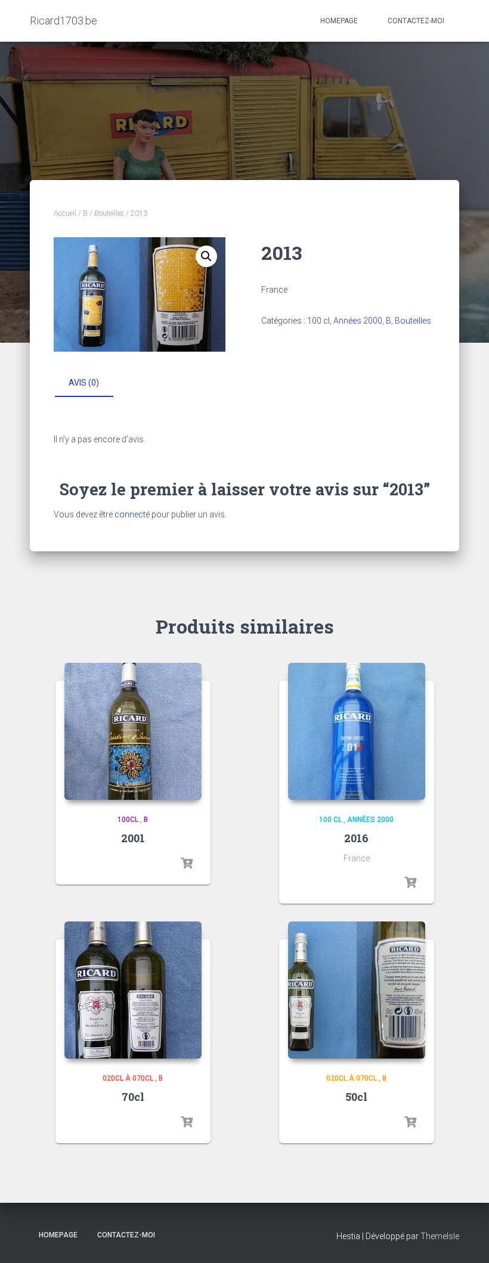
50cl (356, 1097)
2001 (133, 838)
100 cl (318, 320)
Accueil (65, 213)
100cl (127, 819)
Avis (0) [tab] (84, 382)
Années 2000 (357, 320)
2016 (356, 838)
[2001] (133, 731)
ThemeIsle (439, 1236)
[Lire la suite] (187, 864)
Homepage (339, 21)
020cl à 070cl (128, 1078)
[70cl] (133, 990)
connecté (132, 514)
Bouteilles (109, 213)
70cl (133, 1097)
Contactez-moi (416, 21)
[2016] (356, 731)
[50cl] (356, 990)
